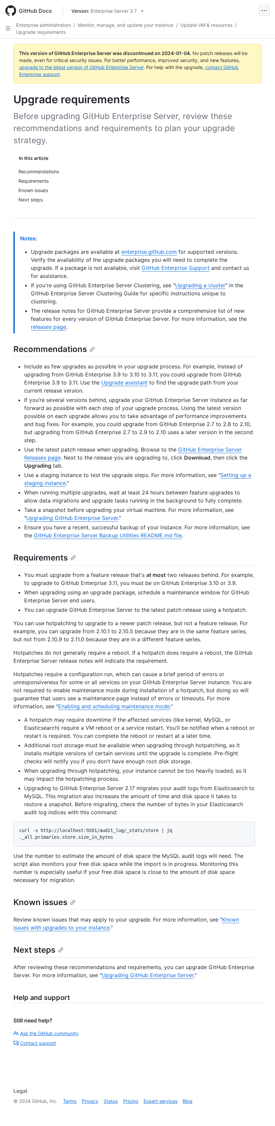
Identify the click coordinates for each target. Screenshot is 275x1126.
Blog (187, 1101)
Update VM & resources (206, 25)
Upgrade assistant (124, 382)
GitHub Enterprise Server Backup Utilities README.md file (108, 535)
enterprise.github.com (149, 251)
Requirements (40, 557)
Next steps (34, 950)
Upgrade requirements (41, 32)
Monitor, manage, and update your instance (125, 25)
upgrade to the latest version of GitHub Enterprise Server (81, 67)
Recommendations (50, 349)
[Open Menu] (264, 10)
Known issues (40, 902)
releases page (48, 326)
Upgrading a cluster (200, 285)
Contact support (38, 1043)
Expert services (160, 1101)
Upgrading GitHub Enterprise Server (72, 518)
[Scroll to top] (260, 1111)
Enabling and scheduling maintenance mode (114, 706)
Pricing (130, 1101)
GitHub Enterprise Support (176, 267)
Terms (69, 1101)
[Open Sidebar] (8, 28)
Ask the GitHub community (49, 1033)
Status (111, 1101)
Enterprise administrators (43, 25)
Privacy (90, 1101)
